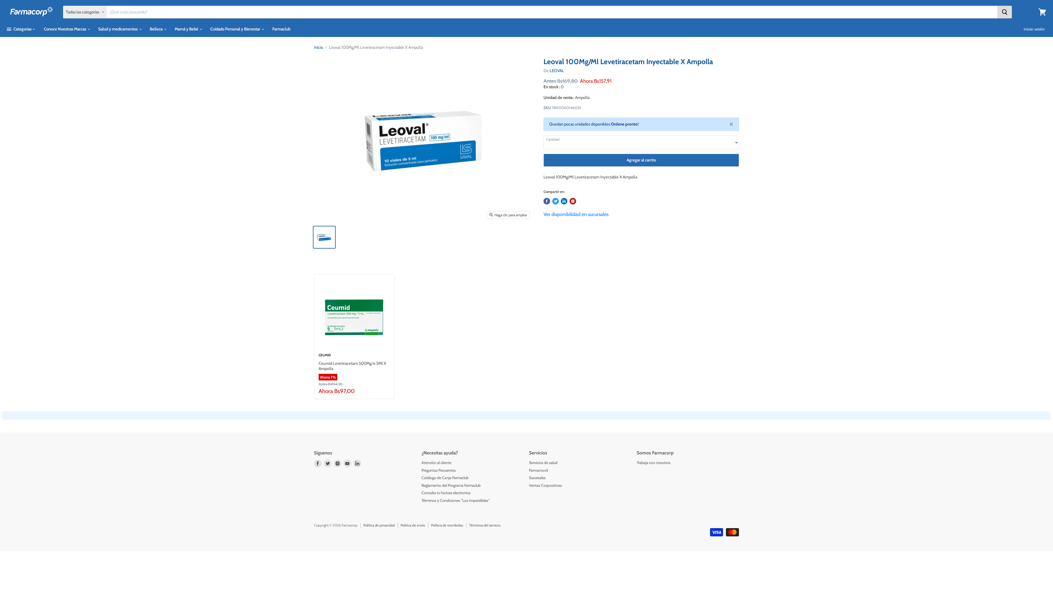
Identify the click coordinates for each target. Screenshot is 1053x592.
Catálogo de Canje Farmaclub (445, 477)
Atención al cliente (436, 462)
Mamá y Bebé (187, 29)
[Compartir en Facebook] (547, 201)
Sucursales (537, 477)
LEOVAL (557, 70)
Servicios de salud (543, 462)
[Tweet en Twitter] (555, 201)
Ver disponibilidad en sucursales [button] (576, 214)
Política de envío (413, 525)
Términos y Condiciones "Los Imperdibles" (455, 500)
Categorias (22, 29)
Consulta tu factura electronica (446, 492)
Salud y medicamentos (118, 29)
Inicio (318, 47)
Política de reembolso (447, 525)
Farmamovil (538, 470)
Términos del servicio (484, 525)
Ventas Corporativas (545, 485)
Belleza (156, 29)
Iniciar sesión (1034, 29)
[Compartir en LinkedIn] (564, 201)
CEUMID (325, 355)
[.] (573, 201)
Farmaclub (281, 29)
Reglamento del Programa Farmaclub (451, 485)
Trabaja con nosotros (653, 462)
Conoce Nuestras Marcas (65, 29)
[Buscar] (1004, 12)
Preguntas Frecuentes (438, 470)
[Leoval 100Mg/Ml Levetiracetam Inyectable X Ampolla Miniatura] (324, 237)
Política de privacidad (379, 525)
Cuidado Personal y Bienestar (235, 29)
